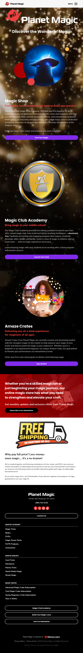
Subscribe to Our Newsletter (21, 410)
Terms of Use (32, 641)
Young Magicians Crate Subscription (20, 595)
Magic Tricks (10, 529)
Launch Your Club (41, 257)
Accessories (10, 548)
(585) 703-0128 (41, 503)
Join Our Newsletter (41, 621)
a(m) (56, 645)
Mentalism (9, 564)
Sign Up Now (41, 364)
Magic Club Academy (41, 608)
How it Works (11, 599)
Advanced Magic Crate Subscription (20, 588)
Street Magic (10, 575)
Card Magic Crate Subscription (18, 591)
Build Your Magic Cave (41, 615)
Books (8, 533)
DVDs (7, 536)
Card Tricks (10, 560)
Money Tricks (10, 568)
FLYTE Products (12, 544)
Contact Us (41, 516)
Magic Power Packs (13, 540)
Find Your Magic (41, 138)
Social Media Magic (13, 571)
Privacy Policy (19, 641)
